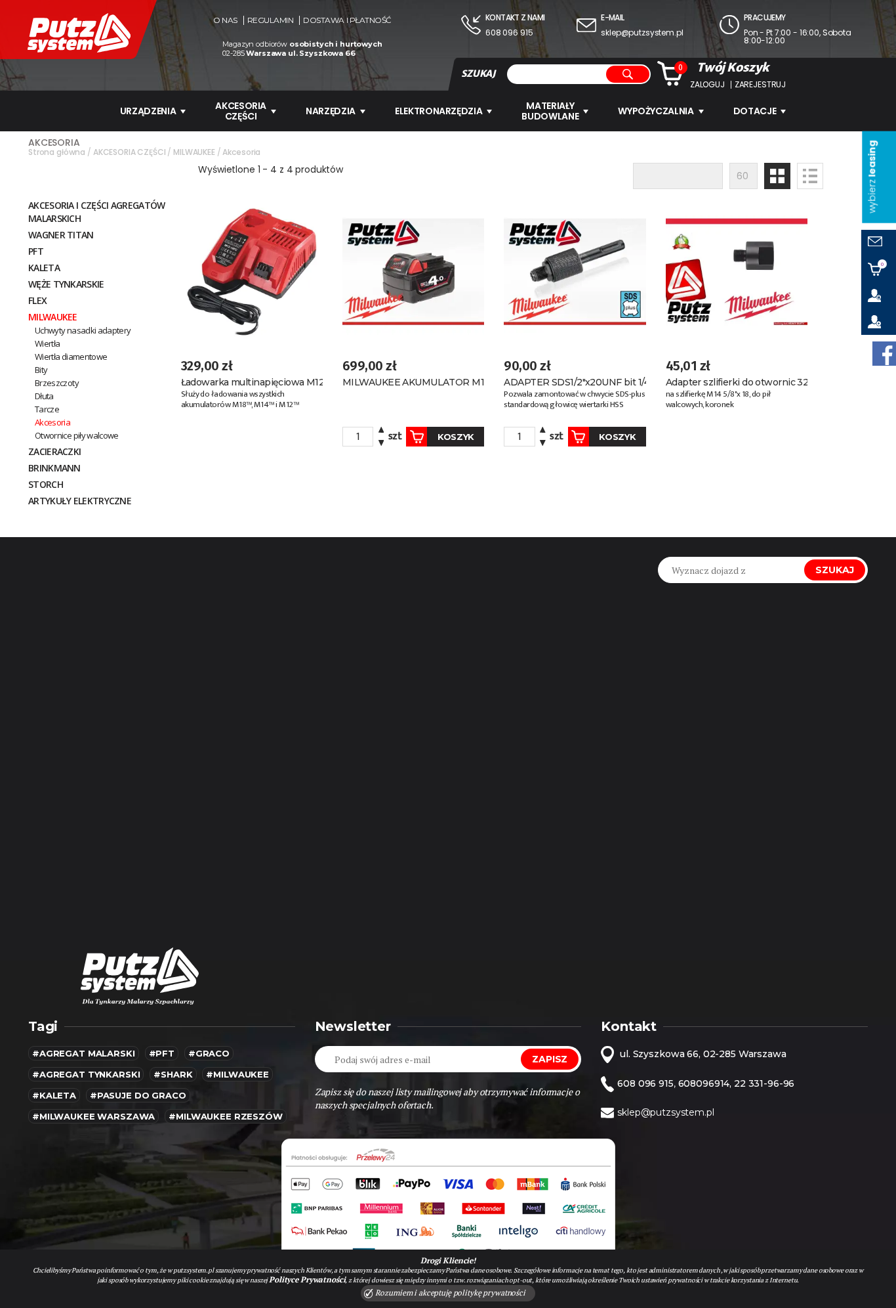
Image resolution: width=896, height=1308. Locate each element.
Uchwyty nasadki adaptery (83, 330)
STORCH (45, 484)
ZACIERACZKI (54, 451)
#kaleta (54, 1095)
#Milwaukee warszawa (93, 1116)
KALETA (44, 267)
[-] (381, 442)
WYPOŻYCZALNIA (655, 111)
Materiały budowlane (550, 111)
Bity (41, 370)
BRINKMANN (54, 468)
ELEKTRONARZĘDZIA (438, 111)
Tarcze (47, 409)
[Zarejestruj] (878, 322)
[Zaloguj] (878, 295)
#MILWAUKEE (237, 1074)
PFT (35, 251)
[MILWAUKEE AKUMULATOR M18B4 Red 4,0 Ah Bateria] (413, 272)
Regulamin (270, 20)
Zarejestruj (760, 85)
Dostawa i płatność (347, 20)
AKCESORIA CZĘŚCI (240, 111)
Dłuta (44, 396)
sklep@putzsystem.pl (642, 32)
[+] (381, 432)
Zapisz (549, 1059)
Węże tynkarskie (66, 284)
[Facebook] (884, 353)
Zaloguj (707, 85)
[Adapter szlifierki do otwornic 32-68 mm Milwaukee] (736, 272)
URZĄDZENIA (148, 111)
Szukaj (834, 570)
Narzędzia (331, 111)
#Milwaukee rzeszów (225, 1116)
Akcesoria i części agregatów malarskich (96, 212)
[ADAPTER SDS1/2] (574, 272)
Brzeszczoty (57, 383)
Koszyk (456, 436)
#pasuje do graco (138, 1095)
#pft (161, 1053)
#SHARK (172, 1074)
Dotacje (755, 111)
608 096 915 (509, 32)
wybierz (871, 177)
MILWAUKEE (52, 317)
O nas (225, 20)
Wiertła (47, 343)
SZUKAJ (478, 73)
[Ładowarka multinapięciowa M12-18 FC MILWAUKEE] (252, 272)
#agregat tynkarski (86, 1074)
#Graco (209, 1053)
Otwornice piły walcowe (77, 435)
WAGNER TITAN (61, 235)
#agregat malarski (83, 1053)
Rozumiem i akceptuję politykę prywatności (449, 1292)
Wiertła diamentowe (71, 356)
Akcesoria (52, 422)
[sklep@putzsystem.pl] (878, 243)
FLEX (37, 300)
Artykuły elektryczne (79, 500)
